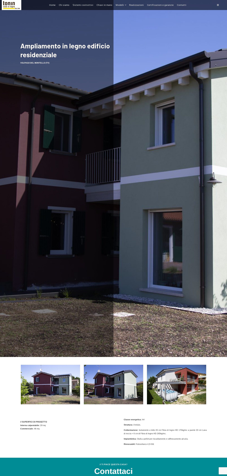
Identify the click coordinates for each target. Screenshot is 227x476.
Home (52, 5)
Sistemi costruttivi (83, 5)
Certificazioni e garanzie (160, 5)
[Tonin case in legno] (11, 5)
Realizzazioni (136, 5)
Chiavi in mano (104, 5)
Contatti (181, 5)
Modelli (120, 5)
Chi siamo (64, 5)
